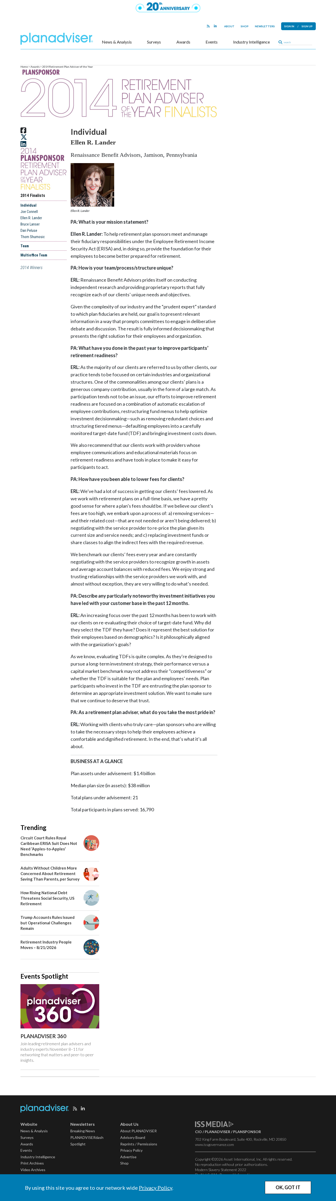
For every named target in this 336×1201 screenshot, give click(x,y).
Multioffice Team (33, 255)
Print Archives (32, 1163)
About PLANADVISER (138, 1131)
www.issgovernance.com (214, 1144)
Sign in (289, 26)
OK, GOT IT (288, 1187)
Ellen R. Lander (31, 218)
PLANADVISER (217, 1131)
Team (24, 246)
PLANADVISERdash (86, 1137)
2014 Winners (31, 267)
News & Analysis (117, 42)
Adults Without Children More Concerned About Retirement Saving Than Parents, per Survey (50, 873)
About (229, 26)
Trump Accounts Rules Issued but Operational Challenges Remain (47, 923)
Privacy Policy (155, 1187)
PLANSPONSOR (247, 1131)
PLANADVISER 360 (43, 1036)
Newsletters (265, 26)
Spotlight (78, 1144)
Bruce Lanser (30, 224)
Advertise (128, 1157)
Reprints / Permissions (138, 1144)
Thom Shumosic (32, 237)
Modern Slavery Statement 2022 (220, 1169)
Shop (245, 26)
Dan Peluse (28, 230)
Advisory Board (132, 1137)
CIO (198, 1131)
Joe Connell (29, 211)
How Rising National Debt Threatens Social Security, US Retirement (47, 898)
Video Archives (32, 1169)
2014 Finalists (32, 195)
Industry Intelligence (251, 42)
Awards (183, 42)
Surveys (154, 42)
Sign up (307, 26)
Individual (28, 205)
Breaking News (82, 1131)
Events (212, 42)
